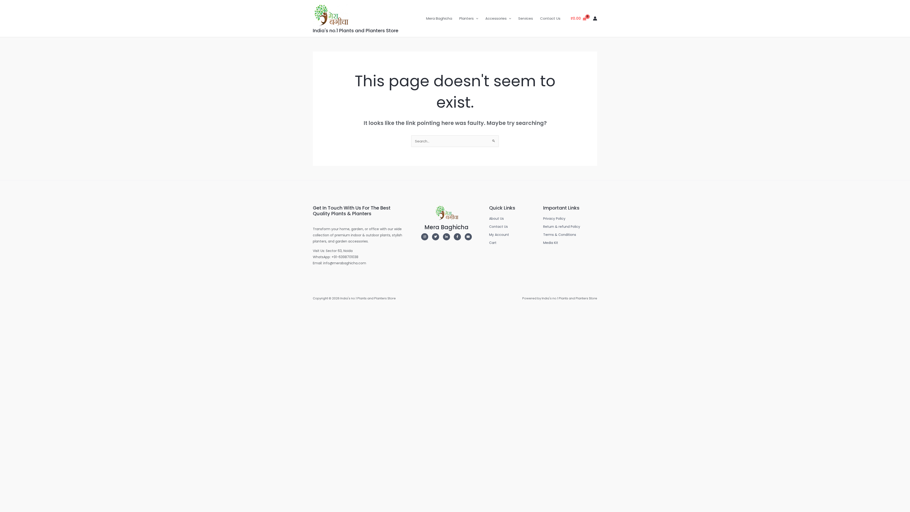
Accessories (496, 18)
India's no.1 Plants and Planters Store (355, 30)
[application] (476, 18)
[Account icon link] (595, 18)
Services (525, 18)
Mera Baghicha (439, 18)
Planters (466, 18)
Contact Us (550, 18)
